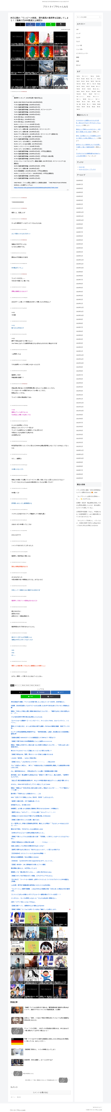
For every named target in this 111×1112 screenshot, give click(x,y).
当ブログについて (97, 1107)
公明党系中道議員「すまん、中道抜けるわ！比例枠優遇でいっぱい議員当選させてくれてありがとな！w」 (88, 514)
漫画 (33, 685)
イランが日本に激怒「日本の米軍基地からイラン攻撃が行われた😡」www (88, 491)
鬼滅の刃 (38, 685)
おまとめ (81, 167)
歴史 (29, 685)
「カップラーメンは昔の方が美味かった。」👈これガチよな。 (87, 498)
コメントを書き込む (40, 1092)
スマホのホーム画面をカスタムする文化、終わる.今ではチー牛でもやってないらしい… (88, 123)
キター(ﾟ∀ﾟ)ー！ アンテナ (87, 169)
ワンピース (19, 685)
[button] (61, 24)
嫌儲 (13, 685)
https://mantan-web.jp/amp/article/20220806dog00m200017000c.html (36, 187)
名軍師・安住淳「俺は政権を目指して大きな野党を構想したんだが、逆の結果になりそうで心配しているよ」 (88, 505)
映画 (24, 685)
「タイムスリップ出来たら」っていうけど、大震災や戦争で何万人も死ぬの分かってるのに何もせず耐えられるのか (88, 523)
